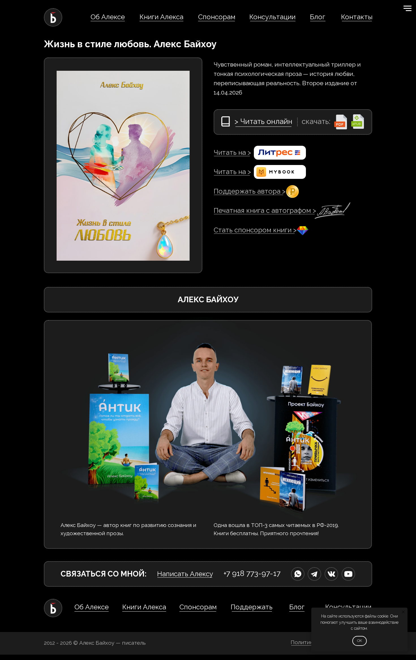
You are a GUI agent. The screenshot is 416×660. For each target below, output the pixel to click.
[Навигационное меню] (407, 8)
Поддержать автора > (250, 191)
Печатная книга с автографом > (265, 210)
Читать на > (232, 152)
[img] (297, 573)
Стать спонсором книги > (255, 230)
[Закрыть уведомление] (403, 612)
